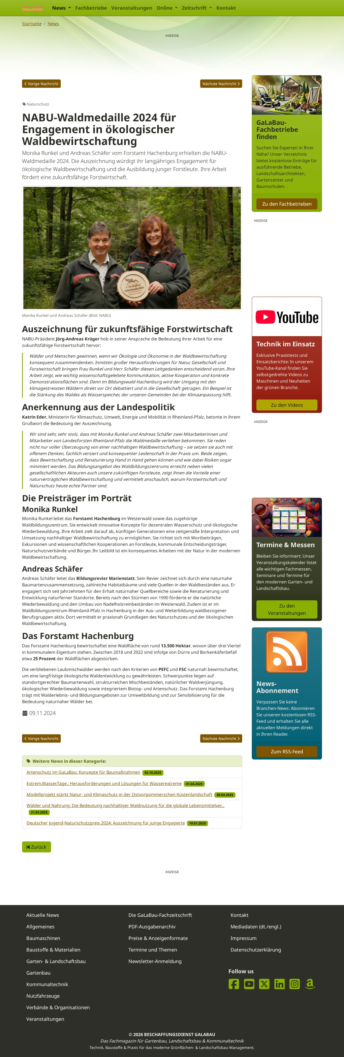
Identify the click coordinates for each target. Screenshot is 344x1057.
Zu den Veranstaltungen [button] (287, 609)
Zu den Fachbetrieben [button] (287, 204)
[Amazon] (310, 983)
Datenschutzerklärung (256, 949)
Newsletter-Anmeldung (155, 961)
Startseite (32, 24)
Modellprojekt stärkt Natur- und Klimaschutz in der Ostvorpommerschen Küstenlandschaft (119, 794)
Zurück (38, 847)
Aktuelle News (42, 915)
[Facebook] (234, 983)
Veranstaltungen (131, 8)
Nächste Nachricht (219, 83)
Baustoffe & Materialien (53, 949)
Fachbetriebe (91, 8)
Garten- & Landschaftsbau (56, 961)
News (53, 24)
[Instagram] (294, 983)
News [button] (59, 8)
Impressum (244, 938)
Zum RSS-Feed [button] (287, 751)
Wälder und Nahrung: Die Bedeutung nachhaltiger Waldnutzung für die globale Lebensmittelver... (125, 805)
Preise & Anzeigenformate (158, 938)
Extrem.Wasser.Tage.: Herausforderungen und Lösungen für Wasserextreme (104, 783)
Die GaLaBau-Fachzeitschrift (160, 915)
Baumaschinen (43, 938)
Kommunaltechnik (47, 984)
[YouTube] (249, 983)
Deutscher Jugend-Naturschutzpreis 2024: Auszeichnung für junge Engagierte (106, 823)
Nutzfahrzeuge (43, 996)
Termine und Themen (152, 949)
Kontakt (226, 8)
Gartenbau (38, 972)
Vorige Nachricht (43, 83)
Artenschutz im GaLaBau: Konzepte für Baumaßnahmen (83, 772)
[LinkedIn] (279, 983)
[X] (264, 983)
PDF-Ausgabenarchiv (151, 926)
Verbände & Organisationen (58, 1007)
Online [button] (165, 8)
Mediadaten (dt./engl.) (256, 926)
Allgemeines (40, 926)
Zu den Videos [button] (287, 405)
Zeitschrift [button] (195, 8)
